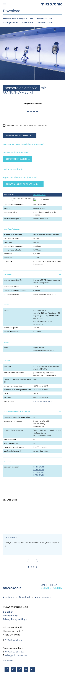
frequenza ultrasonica (12, 238)
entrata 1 (7, 347)
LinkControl (27, 22)
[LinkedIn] (26, 669)
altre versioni (9, 401)
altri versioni (8, 397)
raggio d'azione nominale (13, 204)
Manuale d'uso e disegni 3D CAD (18, 19)
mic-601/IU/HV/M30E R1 (42, 401)
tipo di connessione (11, 294)
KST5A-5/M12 (38, 469)
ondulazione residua (11, 286)
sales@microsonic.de (16, 655)
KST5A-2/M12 (38, 467)
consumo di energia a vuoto (15, 290)
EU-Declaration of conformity (22, 184)
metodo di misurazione (13, 234)
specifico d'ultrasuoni (12, 229)
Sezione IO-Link (44, 19)
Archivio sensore (45, 22)
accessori (7, 461)
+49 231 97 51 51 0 (13, 640)
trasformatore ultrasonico (14, 372)
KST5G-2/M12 (38, 472)
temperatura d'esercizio (13, 386)
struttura (7, 208)
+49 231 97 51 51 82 (14, 652)
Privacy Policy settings (15, 619)
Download (24, 597)
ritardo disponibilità (11, 331)
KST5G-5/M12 (38, 475)
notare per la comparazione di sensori (27, 126)
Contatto (8, 661)
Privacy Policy (10, 616)
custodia (7, 360)
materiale (7, 366)
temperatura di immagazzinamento (17, 389)
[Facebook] (7, 669)
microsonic (12, 589)
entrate (6, 342)
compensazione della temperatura (17, 417)
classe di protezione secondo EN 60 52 (17, 381)
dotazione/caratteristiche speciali (17, 411)
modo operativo (10, 212)
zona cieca (8, 242)
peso (6, 393)
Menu (4, 4)
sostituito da (9, 194)
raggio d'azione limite (12, 250)
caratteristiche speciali (12, 218)
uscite (6, 304)
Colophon (8, 612)
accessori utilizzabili (11, 467)
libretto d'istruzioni (16, 159)
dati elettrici (8, 274)
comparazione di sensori (19, 136)
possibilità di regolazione (13, 430)
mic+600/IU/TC (39, 194)
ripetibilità (8, 257)
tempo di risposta (11, 327)
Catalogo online (10, 22)
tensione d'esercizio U (12, 280)
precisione (8, 261)
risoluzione (8, 253)
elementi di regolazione (13, 421)
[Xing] (19, 669)
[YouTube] (32, 669)
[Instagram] (13, 669)
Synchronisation (10, 439)
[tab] (32, 229)
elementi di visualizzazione (14, 447)
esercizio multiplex (11, 443)
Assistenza (8, 597)
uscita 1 (7, 310)
